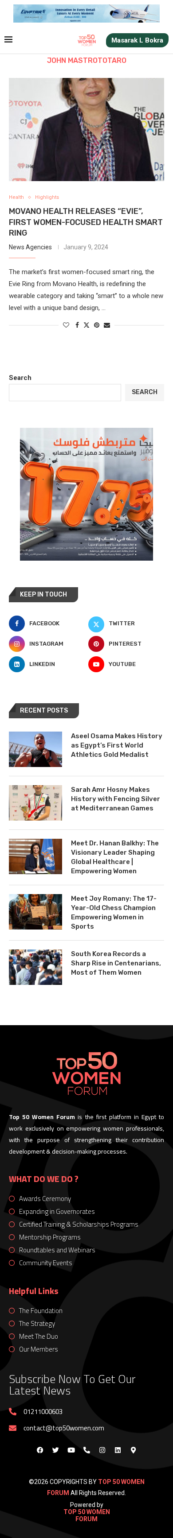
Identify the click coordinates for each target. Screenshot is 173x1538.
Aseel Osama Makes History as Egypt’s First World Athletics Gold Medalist (116, 745)
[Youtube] (71, 1450)
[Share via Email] (107, 325)
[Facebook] (40, 1450)
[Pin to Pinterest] (96, 325)
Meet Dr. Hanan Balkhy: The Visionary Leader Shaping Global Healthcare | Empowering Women (115, 857)
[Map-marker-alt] (133, 1450)
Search (20, 378)
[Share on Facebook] (77, 325)
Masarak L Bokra (137, 40)
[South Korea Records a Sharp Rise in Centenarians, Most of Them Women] (35, 967)
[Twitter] (55, 1450)
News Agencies (30, 247)
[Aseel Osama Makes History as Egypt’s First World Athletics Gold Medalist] (35, 749)
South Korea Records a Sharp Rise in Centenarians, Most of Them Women (116, 963)
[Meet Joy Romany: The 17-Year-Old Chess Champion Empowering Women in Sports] (35, 912)
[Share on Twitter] (86, 325)
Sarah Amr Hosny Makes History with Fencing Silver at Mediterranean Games (115, 799)
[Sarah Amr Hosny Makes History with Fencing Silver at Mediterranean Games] (35, 803)
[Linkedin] (117, 1450)
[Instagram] (102, 1450)
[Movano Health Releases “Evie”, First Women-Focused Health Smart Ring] (86, 129)
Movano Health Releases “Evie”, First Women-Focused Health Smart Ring (86, 222)
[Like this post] (66, 325)
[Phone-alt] (86, 1450)
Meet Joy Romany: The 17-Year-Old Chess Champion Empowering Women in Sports (114, 912)
